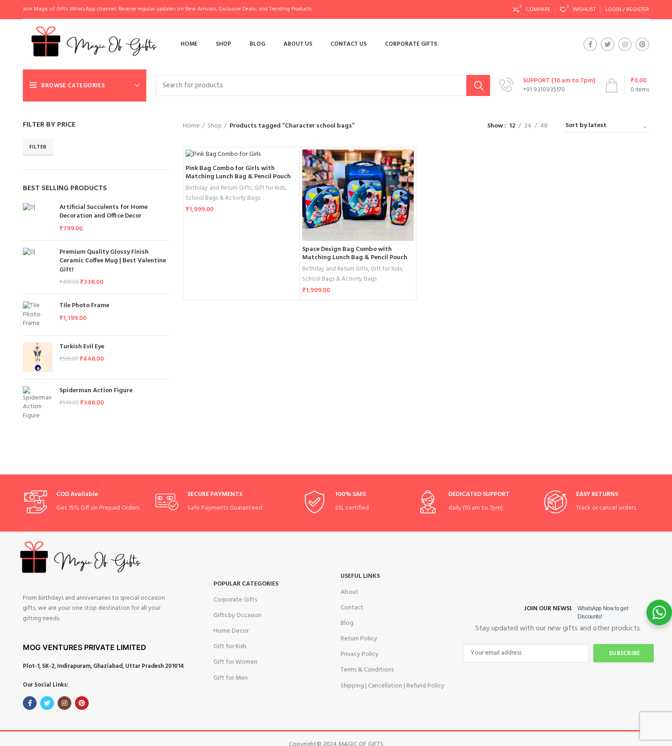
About (349, 592)
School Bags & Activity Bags (223, 198)
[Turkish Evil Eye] (38, 357)
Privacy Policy (360, 654)
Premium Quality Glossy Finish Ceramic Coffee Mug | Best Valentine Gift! (112, 261)
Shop (215, 126)
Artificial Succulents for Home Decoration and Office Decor (103, 212)
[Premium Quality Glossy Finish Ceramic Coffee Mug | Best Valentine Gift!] (38, 267)
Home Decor (231, 631)
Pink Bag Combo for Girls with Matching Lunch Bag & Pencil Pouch (238, 172)
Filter (38, 147)
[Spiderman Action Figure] (38, 403)
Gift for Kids (269, 188)
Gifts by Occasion (237, 615)
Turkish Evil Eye (81, 347)
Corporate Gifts (235, 600)
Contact (352, 607)
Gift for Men (230, 678)
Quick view (406, 185)
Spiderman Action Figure (96, 390)
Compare (406, 164)
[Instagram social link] (625, 44)
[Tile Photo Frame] (38, 314)
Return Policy (359, 639)
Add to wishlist (406, 205)
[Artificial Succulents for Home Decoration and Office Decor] (38, 218)
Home (191, 126)
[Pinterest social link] (642, 44)
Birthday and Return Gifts (218, 188)
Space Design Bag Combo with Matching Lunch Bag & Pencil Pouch (354, 253)
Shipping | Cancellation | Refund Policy (392, 686)
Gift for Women (235, 662)
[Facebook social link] (590, 44)
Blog (347, 623)
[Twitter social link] (607, 44)
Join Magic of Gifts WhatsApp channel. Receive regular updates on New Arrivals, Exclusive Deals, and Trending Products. (168, 9)
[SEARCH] (478, 85)
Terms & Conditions (367, 670)
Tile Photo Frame (84, 305)
